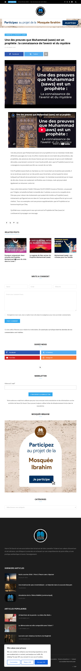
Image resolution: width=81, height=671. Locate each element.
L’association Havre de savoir (67, 661)
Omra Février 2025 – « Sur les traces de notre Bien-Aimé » (34, 2)
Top (74, 667)
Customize (14, 662)
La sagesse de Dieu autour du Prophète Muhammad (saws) (40, 256)
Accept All (41, 662)
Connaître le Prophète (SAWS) (15, 35)
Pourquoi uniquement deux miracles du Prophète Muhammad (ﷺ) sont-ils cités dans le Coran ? (15, 258)
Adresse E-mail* (10, 383)
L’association (53, 659)
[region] (27, 655)
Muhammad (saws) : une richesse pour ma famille (64, 256)
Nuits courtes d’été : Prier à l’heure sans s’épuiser (36, 574)
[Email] (3, 136)
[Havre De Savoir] (40, 11)
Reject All (27, 662)
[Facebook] (3, 120)
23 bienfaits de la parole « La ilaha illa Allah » (35, 615)
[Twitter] (3, 125)
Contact (74, 659)
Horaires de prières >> (64, 659)
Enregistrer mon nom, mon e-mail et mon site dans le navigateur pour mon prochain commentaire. (39, 315)
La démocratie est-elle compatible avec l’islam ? (36, 625)
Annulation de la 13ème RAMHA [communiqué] (35, 595)
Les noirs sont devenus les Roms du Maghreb (35, 636)
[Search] (75, 2)
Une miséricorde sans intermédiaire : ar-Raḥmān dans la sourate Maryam (45, 585)
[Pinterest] (3, 131)
